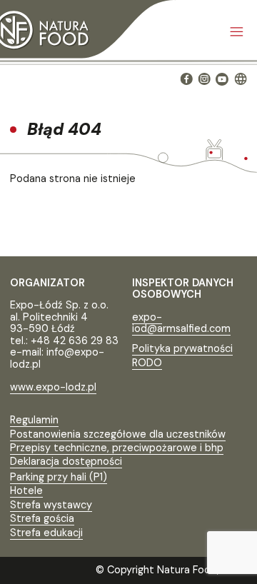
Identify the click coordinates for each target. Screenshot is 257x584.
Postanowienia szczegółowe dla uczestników (118, 434)
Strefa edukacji (46, 532)
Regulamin (34, 419)
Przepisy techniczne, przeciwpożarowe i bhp (116, 447)
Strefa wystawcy (51, 504)
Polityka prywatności (182, 348)
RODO (147, 362)
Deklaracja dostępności (66, 461)
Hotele (26, 490)
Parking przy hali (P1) (58, 476)
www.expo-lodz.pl (53, 387)
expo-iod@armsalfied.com (181, 323)
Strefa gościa (42, 518)
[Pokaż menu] (236, 32)
